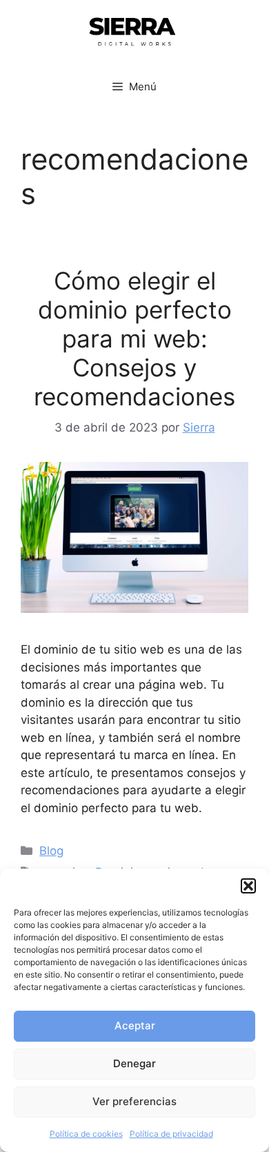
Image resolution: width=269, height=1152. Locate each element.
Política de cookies (86, 1134)
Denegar (134, 1063)
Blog (51, 851)
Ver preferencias (134, 1101)
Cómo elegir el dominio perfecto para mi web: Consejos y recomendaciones (134, 338)
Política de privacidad (171, 1134)
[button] (248, 886)
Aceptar (134, 1025)
